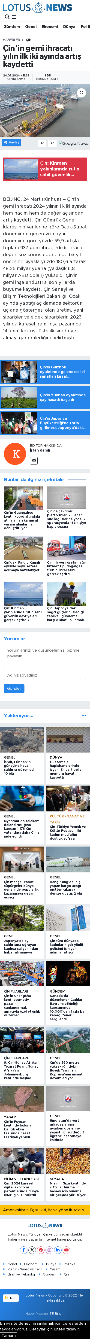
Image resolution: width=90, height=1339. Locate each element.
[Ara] (7, 17)
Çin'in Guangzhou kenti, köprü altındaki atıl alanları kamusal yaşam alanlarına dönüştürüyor (22, 520)
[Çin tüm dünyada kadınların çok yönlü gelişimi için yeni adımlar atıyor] (68, 918)
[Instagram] (49, 1250)
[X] (32, 1250)
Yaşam (10, 1117)
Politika (69, 1264)
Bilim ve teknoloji (21, 1179)
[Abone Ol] (73, 143)
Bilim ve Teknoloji (22, 1274)
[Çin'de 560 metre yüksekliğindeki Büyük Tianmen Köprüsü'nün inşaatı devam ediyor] (68, 1040)
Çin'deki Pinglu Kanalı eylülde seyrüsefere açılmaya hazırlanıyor (22, 566)
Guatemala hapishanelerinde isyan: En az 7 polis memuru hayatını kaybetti (65, 770)
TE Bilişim (57, 1313)
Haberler (11, 40)
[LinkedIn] (58, 1250)
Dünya (69, 27)
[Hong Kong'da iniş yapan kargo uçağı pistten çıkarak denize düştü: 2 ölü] (68, 859)
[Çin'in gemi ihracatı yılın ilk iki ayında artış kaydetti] (45, 110)
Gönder (14, 688)
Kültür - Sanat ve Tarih (25, 1269)
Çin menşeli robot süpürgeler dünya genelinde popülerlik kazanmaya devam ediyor (21, 890)
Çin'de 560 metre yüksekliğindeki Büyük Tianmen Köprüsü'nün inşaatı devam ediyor (67, 1070)
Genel (30, 27)
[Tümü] (84, 716)
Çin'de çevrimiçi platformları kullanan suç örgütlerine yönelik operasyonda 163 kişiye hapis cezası (66, 519)
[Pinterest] (41, 1250)
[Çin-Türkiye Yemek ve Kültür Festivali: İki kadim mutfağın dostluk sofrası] (68, 798)
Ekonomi (50, 27)
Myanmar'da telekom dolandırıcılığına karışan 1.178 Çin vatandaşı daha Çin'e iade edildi (21, 829)
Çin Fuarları (16, 991)
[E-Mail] (34, 461)
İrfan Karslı (40, 450)
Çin (29, 40)
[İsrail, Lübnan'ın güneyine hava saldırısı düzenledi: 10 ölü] (22, 740)
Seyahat (58, 1179)
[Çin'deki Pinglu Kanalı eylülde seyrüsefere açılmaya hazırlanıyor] (23, 548)
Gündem (11, 27)
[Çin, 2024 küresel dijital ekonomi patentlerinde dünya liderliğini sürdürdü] (22, 1161)
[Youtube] (66, 1250)
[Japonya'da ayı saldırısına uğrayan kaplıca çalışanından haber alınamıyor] (22, 918)
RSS (13, 1298)
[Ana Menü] (14, 17)
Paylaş (14, 142)
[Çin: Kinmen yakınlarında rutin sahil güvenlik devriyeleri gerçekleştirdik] (23, 594)
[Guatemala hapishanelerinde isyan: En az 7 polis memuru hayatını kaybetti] (68, 740)
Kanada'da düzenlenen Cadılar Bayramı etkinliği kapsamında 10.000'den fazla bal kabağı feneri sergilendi (67, 1007)
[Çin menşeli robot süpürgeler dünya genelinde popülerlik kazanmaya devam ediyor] (22, 859)
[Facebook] (23, 1250)
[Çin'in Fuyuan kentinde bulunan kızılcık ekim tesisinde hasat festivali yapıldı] (22, 1099)
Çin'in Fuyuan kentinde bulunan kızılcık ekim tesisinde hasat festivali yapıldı (18, 1129)
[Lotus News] (37, 7)
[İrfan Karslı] (15, 453)
